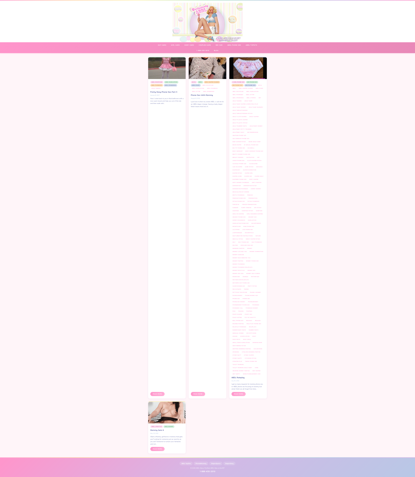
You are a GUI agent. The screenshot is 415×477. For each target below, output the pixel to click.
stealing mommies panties (251, 352)
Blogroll (251, 148)
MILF (234, 242)
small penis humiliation (241, 342)
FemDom (250, 195)
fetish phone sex (239, 201)
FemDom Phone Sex (239, 198)
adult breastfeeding (240, 110)
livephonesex (237, 233)
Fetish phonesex (253, 201)
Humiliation (252, 220)
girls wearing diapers (255, 214)
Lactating (236, 229)
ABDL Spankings (170, 85)
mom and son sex (247, 245)
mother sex (255, 276)
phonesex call (238, 308)
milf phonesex (257, 242)
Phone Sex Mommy (239, 302)
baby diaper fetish (239, 142)
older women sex (239, 286)
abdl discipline (156, 82)
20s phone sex (252, 82)
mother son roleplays (241, 280)
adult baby (248, 101)
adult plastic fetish (240, 123)
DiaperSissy (229, 463)
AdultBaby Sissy (238, 132)
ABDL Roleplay (238, 377)
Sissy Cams (189, 45)
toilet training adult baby (242, 367)
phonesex (255, 305)
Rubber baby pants (239, 330)
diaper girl (249, 173)
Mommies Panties (238, 248)
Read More (157, 394)
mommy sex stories (253, 273)
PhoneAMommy (201, 463)
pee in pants (237, 289)
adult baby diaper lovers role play (245, 104)
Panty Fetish (252, 286)
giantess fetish (247, 211)
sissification (244, 336)
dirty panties (257, 182)
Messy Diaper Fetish (253, 239)
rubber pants (254, 330)
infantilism (237, 226)
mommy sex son (238, 273)
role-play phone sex (254, 324)
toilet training (238, 364)
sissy (254, 336)
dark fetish (249, 167)
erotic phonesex (238, 195)
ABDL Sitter (196, 91)
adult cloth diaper (240, 116)
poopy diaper (237, 314)
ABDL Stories (251, 98)
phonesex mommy (252, 308)
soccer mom (258, 349)
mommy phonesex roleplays (242, 267)
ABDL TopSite (186, 463)
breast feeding (238, 157)
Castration (250, 157)
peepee (246, 289)
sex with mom (251, 333)
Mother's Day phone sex (241, 283)
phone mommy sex (251, 295)
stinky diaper (249, 355)
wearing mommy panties (241, 371)
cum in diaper (237, 167)
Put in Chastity (250, 317)
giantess (236, 211)
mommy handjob (238, 254)
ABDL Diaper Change (212, 82)
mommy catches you (240, 251)
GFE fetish (257, 207)
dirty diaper (253, 179)
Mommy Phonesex (239, 264)
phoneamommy (253, 302)
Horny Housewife (239, 220)
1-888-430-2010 (203, 50)
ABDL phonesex (156, 85)
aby (260, 98)
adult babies (156, 88)
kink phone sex (248, 226)
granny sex (252, 217)
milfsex (235, 245)
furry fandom (246, 207)
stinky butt (237, 355)
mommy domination (256, 251)
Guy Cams (162, 45)
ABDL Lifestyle (156, 426)
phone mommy (237, 295)
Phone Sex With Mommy (202, 95)
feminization (252, 198)
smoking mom (257, 342)
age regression (252, 132)
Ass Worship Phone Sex (241, 138)
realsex (258, 320)
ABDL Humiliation (171, 82)
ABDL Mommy (169, 426)
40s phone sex (250, 85)
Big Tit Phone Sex (239, 148)
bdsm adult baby (255, 142)
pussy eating (237, 317)
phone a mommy (255, 292)
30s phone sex (238, 85)
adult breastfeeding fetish (243, 113)
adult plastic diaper (240, 120)
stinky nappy (237, 358)
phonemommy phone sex (241, 305)
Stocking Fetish (250, 358)
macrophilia (249, 233)
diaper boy (236, 170)
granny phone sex (239, 217)
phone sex (246, 298)
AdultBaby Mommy (256, 126)
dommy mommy (256, 189)
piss (234, 311)
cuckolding (253, 163)
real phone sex (238, 320)
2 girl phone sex (238, 82)
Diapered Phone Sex (240, 179)
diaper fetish (237, 173)
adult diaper (254, 116)
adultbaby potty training (242, 129)
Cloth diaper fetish (254, 160)
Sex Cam (219, 45)
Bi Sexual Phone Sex (251, 145)
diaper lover (237, 176)
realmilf (249, 320)
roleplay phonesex (239, 327)
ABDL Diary (196, 85)
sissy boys (236, 339)
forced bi (236, 204)
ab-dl (194, 82)
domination (237, 185)
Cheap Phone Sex (238, 160)
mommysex (236, 276)
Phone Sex (236, 298)
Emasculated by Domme (241, 192)
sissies (235, 336)
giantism (259, 211)
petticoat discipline (240, 292)
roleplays (252, 327)
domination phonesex (240, 189)
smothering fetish (239, 345)
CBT (258, 157)
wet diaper (256, 371)
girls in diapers (238, 214)
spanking (236, 352)
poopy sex (248, 314)
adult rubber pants (240, 126)
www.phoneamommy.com (251, 374)
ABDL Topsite (251, 45)
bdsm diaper (237, 145)
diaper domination (249, 170)
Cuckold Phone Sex (239, 163)
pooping (249, 311)
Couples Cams (205, 45)
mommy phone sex (252, 261)
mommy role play (239, 270)
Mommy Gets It (157, 430)
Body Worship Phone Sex (254, 151)
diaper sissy (259, 176)
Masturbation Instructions (243, 236)
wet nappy (236, 374)
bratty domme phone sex (241, 154)
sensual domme (238, 333)
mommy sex (251, 270)
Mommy (249, 248)
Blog (216, 50)
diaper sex (248, 176)
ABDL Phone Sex (234, 45)
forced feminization (249, 204)
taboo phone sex (251, 361)
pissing (241, 311)
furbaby (236, 207)
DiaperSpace (215, 463)
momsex (245, 276)
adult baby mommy (239, 107)
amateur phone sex (239, 135)
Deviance (259, 167)
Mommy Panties (238, 261)
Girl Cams (175, 45)
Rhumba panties (238, 324)
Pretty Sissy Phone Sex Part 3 (163, 92)
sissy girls (247, 339)
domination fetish (250, 185)
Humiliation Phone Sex (241, 223)
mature (258, 236)
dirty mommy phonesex (241, 182)
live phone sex (247, 229)
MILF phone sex (243, 242)
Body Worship (238, 151)
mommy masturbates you (242, 258)
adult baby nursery (256, 107)
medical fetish (238, 239)
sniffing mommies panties (242, 349)
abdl (200, 82)
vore (256, 367)
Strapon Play (237, 361)
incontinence (256, 223)
